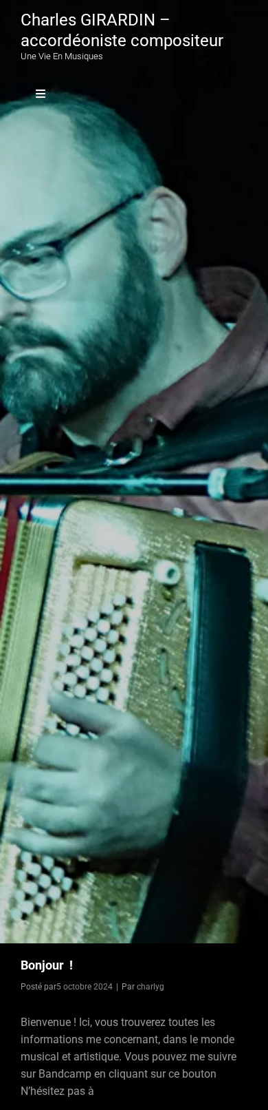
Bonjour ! (47, 965)
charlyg (150, 987)
